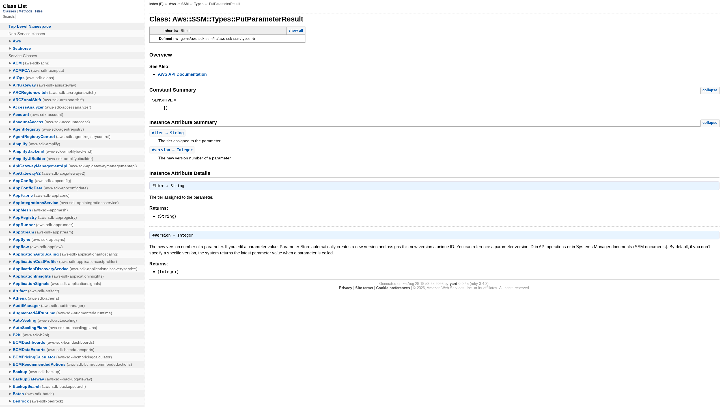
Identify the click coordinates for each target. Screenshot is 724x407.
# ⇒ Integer (172, 150)
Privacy (345, 288)
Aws (172, 4)
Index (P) (156, 4)
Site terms (364, 288)
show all (295, 30)
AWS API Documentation (182, 74)
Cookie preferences (393, 288)
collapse (710, 90)
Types (199, 4)
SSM (185, 4)
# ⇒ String (168, 133)
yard (453, 284)
